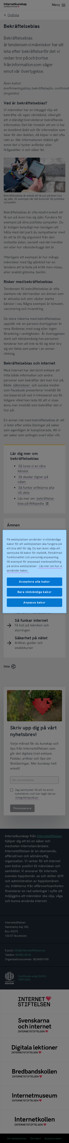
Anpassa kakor (34, 602)
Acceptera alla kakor (34, 582)
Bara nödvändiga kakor (34, 592)
